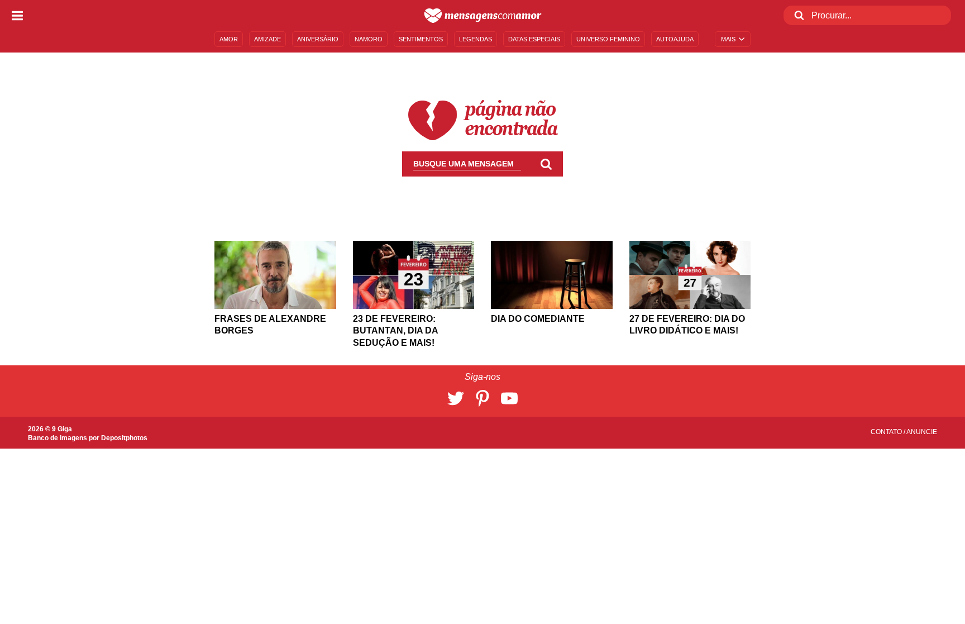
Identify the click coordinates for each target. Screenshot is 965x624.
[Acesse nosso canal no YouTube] (509, 398)
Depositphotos (124, 438)
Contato (887, 432)
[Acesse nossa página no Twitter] (456, 398)
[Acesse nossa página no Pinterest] (482, 398)
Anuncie (921, 432)
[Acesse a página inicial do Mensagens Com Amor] (483, 15)
